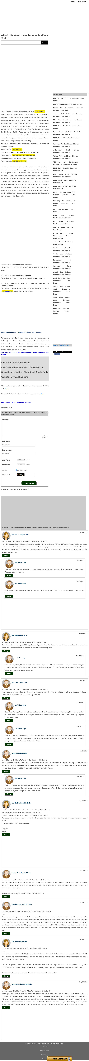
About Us (44, 1046)
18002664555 (39, 111)
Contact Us (44, 1055)
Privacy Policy (44, 1050)
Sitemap (44, 1059)
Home (73, 1)
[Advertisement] (33, 16)
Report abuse (82, 1)
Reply (6, 555)
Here (7, 389)
